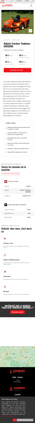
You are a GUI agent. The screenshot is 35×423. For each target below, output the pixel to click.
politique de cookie (7, 416)
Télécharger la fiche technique (11, 173)
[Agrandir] (30, 30)
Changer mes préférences (25, 420)
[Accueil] (7, 5)
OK (14, 420)
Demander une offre (17, 70)
